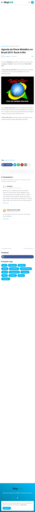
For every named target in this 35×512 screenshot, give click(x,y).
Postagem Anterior (7, 248)
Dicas (4, 265)
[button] (2, 2)
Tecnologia (25, 272)
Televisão (21, 265)
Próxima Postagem (28, 248)
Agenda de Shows (14, 46)
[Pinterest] (22, 164)
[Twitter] (14, 164)
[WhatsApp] (18, 164)
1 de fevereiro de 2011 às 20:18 (13, 211)
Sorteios (21, 275)
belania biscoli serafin (13, 210)
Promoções (12, 265)
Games (5, 272)
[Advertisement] (17, 25)
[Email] (25, 164)
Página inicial (4, 46)
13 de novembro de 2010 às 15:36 (14, 188)
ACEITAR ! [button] (6, 508)
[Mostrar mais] (29, 164)
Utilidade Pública (25, 268)
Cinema (5, 268)
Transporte (6, 279)
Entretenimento (14, 272)
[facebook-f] (17, 256)
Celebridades (14, 268)
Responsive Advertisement (17, 171)
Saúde (4, 275)
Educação (12, 275)
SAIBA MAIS (23, 504)
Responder (6, 203)
